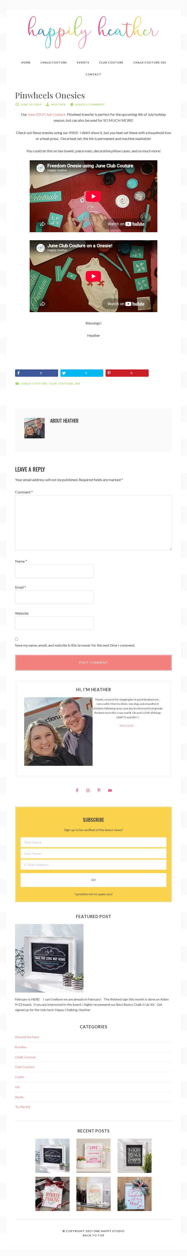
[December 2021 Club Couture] (134, 1156)
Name (21, 561)
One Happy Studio (109, 1231)
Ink (77, 383)
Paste (19, 1097)
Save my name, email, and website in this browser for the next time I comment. (75, 645)
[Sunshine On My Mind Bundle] (134, 1195)
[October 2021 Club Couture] (93, 1195)
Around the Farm (27, 1037)
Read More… (128, 725)
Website (22, 613)
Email (20, 587)
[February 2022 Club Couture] (52, 1156)
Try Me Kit (22, 1107)
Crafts (19, 1077)
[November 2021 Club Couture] (52, 1195)
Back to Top (93, 1235)
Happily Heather (93, 32)
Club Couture (61, 383)
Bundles (21, 1047)
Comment (24, 492)
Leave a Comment (90, 104)
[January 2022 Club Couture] (93, 1156)
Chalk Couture (34, 383)
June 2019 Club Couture (46, 114)
